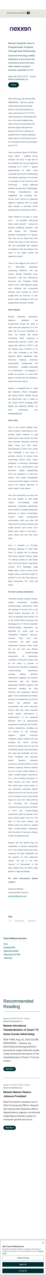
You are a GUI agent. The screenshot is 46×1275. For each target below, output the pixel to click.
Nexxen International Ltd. (18, 79)
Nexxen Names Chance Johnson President (17, 1094)
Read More (10, 1069)
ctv (10, 921)
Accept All (23, 1271)
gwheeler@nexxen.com (17, 896)
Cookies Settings (23, 1258)
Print (6, 944)
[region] (23, 1257)
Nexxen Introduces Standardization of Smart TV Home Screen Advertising (21, 1030)
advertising (31, 921)
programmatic (19, 921)
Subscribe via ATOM (12, 954)
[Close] (43, 1242)
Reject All (23, 1264)
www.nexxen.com (15, 413)
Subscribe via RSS (11, 951)
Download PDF (9, 947)
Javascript (8, 958)
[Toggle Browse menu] (37, 13)
